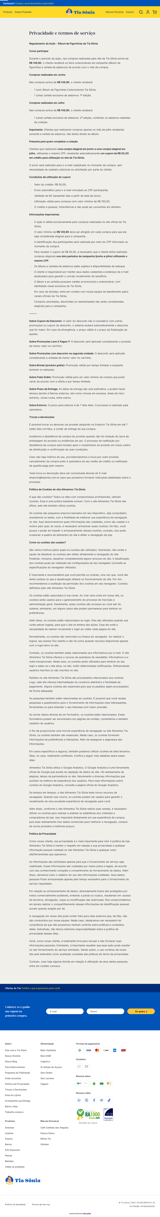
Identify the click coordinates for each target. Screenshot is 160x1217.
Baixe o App (11, 1106)
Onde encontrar (13, 1078)
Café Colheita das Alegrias (54, 1127)
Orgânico (45, 1061)
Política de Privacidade (17, 1084)
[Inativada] (108, 1114)
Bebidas (9, 1161)
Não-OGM (45, 1056)
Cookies (9, 1133)
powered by (80, 1213)
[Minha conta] (148, 12)
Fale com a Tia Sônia (16, 1050)
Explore (130, 12)
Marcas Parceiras (115, 12)
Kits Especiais (12, 1150)
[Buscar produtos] (141, 12)
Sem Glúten (46, 1072)
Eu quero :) (141, 1011)
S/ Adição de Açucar (51, 1067)
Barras (8, 1144)
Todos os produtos (15, 1166)
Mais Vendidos (48, 1050)
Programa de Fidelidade (17, 1072)
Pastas (8, 1155)
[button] (148, 11)
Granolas (9, 1127)
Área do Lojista (13, 1095)
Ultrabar (44, 1144)
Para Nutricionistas (15, 1067)
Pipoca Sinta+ (47, 1133)
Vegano (44, 1084)
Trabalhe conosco (14, 1112)
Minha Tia (45, 1138)
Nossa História (12, 1056)
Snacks (9, 1138)
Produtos (7, 12)
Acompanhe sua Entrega (17, 1100)
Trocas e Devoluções (16, 1089)
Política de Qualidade (15, 1204)
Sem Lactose (47, 1078)
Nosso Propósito (23, 12)
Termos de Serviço (41, 1204)
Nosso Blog (11, 1061)
